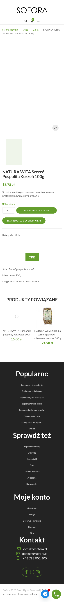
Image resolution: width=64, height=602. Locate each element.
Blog (32, 533)
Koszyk (32, 514)
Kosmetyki (32, 459)
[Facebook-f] (26, 572)
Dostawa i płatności (32, 521)
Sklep (25, 29)
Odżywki (32, 453)
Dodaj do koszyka (36, 210)
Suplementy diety (32, 446)
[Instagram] (37, 572)
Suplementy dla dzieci (32, 403)
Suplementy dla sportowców (32, 410)
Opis (32, 257)
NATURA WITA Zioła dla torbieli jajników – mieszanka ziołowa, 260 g (47, 334)
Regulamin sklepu (27, 593)
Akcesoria (32, 478)
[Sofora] (32, 10)
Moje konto (32, 508)
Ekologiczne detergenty (32, 422)
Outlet (32, 428)
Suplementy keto (32, 416)
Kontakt (32, 527)
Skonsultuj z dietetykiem (24, 220)
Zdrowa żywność (32, 471)
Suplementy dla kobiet (32, 391)
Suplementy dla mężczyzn (31, 397)
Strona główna (10, 29)
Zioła (36, 29)
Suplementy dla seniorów (32, 385)
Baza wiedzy (32, 484)
